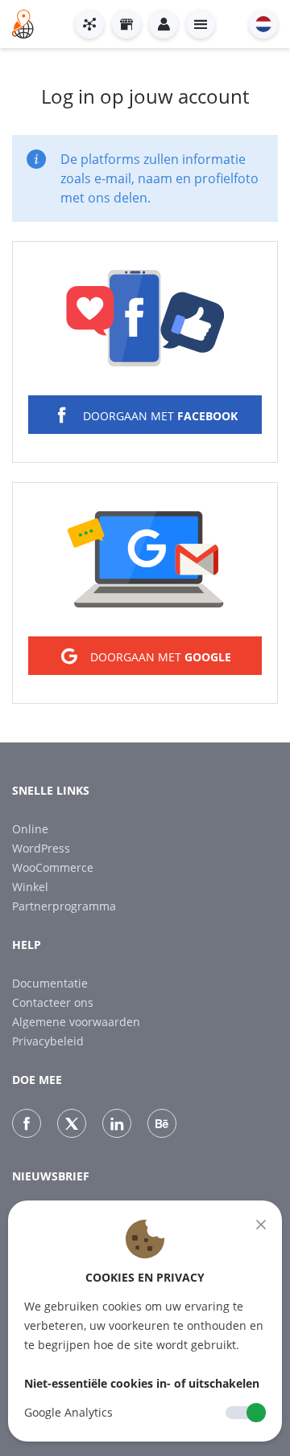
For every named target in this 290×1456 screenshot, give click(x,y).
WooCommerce (52, 867)
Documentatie (50, 983)
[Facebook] (26, 1123)
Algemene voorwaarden (76, 1021)
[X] (71, 1123)
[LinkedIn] (116, 1123)
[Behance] (161, 1123)
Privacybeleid (48, 1041)
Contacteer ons (52, 1002)
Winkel (30, 886)
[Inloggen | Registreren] (163, 24)
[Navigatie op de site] (200, 24)
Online (30, 828)
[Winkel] (126, 24)
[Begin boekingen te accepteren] (89, 24)
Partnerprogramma (64, 906)
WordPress (41, 848)
